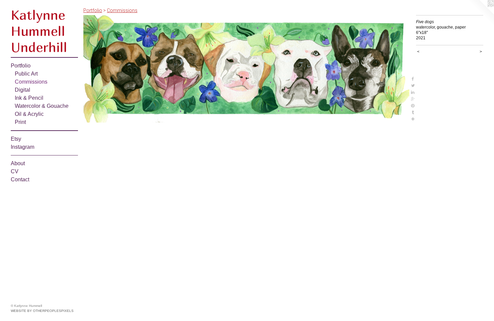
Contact (20, 179)
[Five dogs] (246, 69)
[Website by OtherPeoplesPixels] (480, 13)
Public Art (26, 74)
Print (20, 122)
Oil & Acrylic (29, 114)
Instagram (22, 147)
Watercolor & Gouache (42, 106)
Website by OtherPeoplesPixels (42, 311)
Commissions (31, 82)
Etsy (16, 139)
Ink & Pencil (29, 98)
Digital (22, 90)
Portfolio (21, 65)
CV (14, 171)
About (18, 163)
